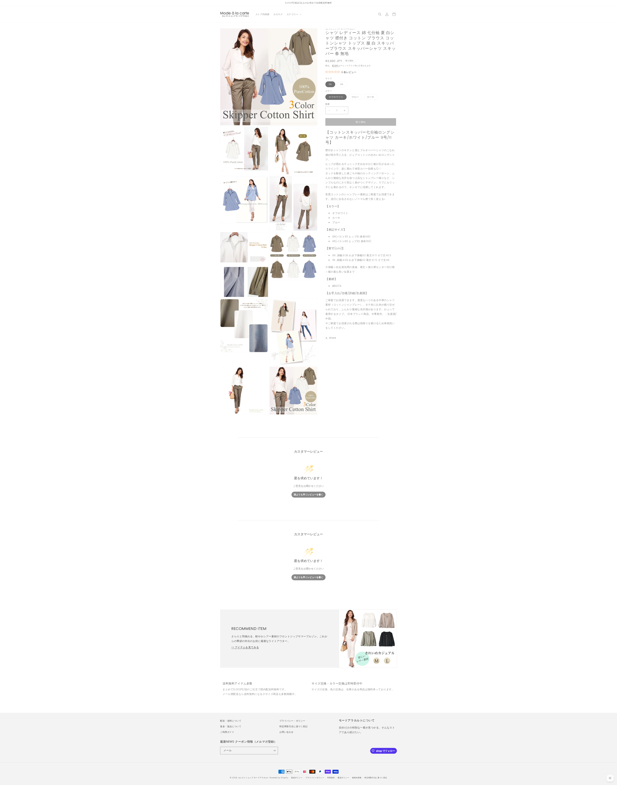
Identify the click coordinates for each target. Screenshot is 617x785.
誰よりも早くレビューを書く (308, 494)
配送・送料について (230, 720)
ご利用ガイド (227, 732)
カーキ (371, 97)
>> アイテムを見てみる (245, 647)
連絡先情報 (357, 777)
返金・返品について (230, 726)
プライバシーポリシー (314, 777)
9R (331, 85)
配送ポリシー (343, 777)
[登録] (274, 750)
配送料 (335, 65)
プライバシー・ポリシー (292, 720)
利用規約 (331, 777)
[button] (294, 14)
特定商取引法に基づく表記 (293, 726)
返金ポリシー (296, 777)
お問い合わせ (286, 732)
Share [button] (332, 337)
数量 (327, 104)
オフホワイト (337, 97)
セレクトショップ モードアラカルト (253, 777)
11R (342, 85)
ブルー (356, 97)
